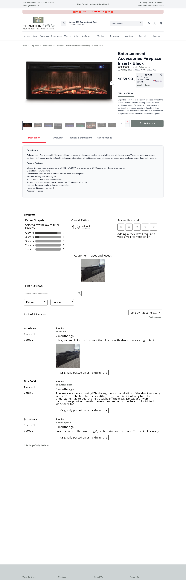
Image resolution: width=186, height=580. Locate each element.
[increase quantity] (127, 121)
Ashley (124, 70)
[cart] (160, 23)
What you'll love (125, 93)
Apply (140, 85)
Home (24, 46)
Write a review (144, 67)
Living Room (34, 46)
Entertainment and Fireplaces (53, 46)
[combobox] (126, 23)
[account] (154, 23)
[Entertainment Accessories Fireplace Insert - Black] (69, 83)
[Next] (112, 83)
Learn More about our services (150, 5)
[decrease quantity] (127, 125)
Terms (147, 85)
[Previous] (26, 83)
